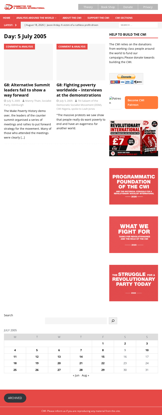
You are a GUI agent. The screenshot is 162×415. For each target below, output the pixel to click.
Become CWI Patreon (136, 102)
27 (59, 370)
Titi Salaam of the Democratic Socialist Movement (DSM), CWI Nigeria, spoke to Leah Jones (79, 105)
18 (15, 363)
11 (15, 356)
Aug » (85, 375)
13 (59, 356)
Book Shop (108, 7)
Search (8, 315)
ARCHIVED (15, 398)
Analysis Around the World (35, 18)
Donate (128, 7)
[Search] (113, 320)
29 (103, 370)
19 (37, 363)
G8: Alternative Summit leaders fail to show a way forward (27, 90)
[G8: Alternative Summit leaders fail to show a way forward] (28, 62)
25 (15, 370)
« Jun (76, 375)
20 (59, 363)
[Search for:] (138, 25)
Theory (88, 7)
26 (37, 370)
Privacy (148, 7)
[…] (23, 137)
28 (81, 370)
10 (147, 350)
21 (81, 363)
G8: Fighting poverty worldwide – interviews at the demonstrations (79, 90)
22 (103, 363)
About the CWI (72, 18)
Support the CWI (98, 18)
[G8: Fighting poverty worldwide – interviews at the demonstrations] (81, 62)
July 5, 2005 (13, 100)
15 (103, 356)
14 (81, 356)
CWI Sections (124, 18)
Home (6, 18)
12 (37, 356)
